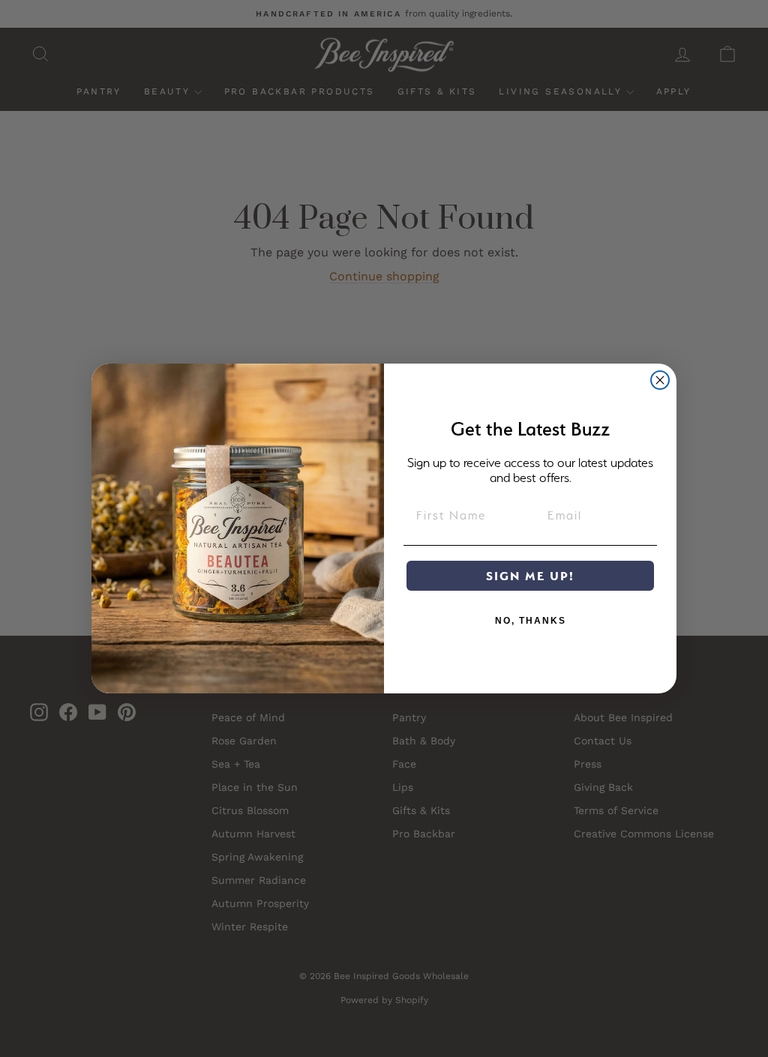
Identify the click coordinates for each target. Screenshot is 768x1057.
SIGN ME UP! (530, 575)
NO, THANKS (530, 620)
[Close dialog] (660, 380)
